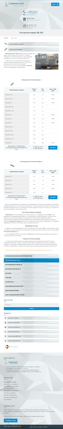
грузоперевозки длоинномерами (12, 65)
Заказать (53, 147)
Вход (45, 427)
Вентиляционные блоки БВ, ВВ (13, 264)
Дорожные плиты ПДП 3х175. (13, 269)
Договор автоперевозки (10, 397)
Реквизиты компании (10, 393)
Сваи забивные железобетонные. (14, 286)
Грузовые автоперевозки (11, 384)
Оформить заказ (10, 420)
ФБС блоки (8, 273)
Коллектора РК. (9, 282)
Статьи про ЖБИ (8, 388)
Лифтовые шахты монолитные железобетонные (18, 256)
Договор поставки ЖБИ (10, 395)
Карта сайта (33, 427)
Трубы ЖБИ (8, 277)
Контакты (40, 427)
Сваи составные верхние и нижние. (15, 295)
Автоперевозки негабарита (11, 386)
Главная (6, 38)
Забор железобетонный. (12, 290)
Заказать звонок (13, 346)
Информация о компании (11, 390)
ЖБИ (12, 60)
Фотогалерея (7, 399)
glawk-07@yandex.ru (30, 14)
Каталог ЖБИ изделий (10, 382)
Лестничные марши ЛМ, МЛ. (12, 260)
